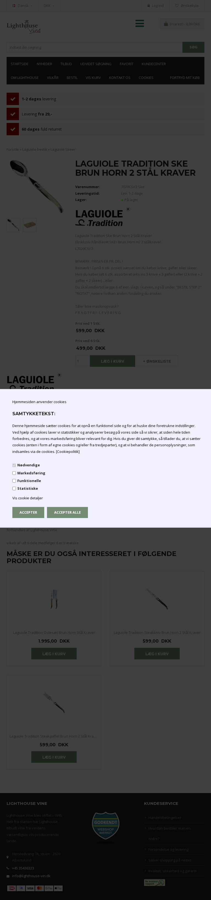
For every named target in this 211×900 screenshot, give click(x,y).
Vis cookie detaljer (27, 498)
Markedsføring (31, 472)
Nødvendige (28, 465)
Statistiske (27, 488)
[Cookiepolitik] (68, 451)
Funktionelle (29, 480)
